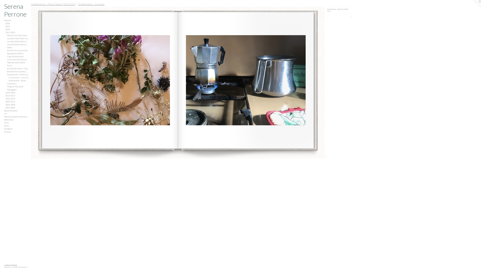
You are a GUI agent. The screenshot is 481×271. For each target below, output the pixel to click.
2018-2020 (10, 92)
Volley (9, 47)
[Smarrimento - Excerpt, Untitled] (178, 82)
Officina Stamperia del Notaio (16, 116)
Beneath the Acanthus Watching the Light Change (18, 71)
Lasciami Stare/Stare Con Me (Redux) (18, 44)
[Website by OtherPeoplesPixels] (476, 5)
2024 (8, 29)
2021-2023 (10, 32)
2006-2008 (10, 104)
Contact (7, 131)
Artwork (7, 20)
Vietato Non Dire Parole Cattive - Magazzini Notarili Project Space (18, 35)
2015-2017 (10, 95)
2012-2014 (10, 98)
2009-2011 (10, 101)
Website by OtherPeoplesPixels (15, 267)
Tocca (9, 65)
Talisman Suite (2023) (16, 62)
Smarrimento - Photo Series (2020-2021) (18, 74)
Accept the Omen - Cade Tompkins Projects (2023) (18, 68)
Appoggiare (12, 89)
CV (5, 113)
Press (6, 122)
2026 (8, 23)
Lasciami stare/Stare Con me (18, 38)
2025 (8, 26)
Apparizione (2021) (15, 53)
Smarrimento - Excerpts (19, 77)
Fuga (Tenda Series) (15, 56)
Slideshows (9, 119)
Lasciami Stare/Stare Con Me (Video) (18, 41)
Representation (10, 110)
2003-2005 (10, 107)
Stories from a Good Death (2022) (18, 50)
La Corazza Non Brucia (17, 59)
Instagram (8, 128)
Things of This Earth (15, 86)
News (6, 125)
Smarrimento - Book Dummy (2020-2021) (19, 80)
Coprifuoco (12, 83)
